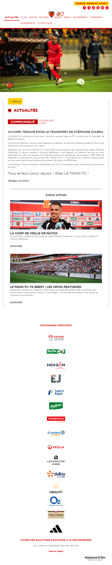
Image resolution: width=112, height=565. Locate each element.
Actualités (11, 17)
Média (67, 17)
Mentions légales (56, 551)
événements (28, 23)
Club (24, 17)
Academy (56, 17)
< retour (15, 101)
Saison (33, 17)
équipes (44, 17)
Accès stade (44, 23)
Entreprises (80, 17)
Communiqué (23, 122)
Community (96, 17)
